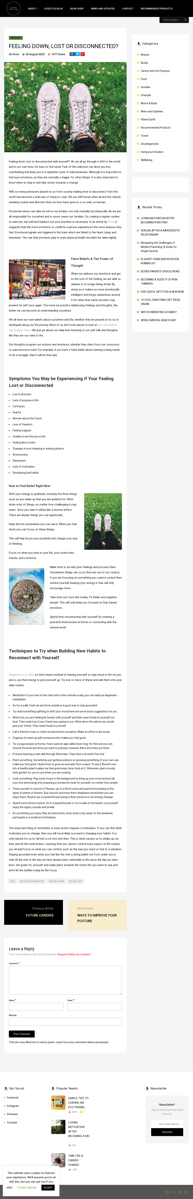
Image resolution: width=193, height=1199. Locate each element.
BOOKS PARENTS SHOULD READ (160, 271)
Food (144, 78)
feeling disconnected (32, 881)
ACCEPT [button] (48, 1187)
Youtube (12, 1122)
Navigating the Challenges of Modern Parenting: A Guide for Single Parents (159, 247)
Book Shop (77, 8)
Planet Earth (148, 119)
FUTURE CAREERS (40, 915)
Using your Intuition (152, 151)
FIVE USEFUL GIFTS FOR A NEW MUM (162, 291)
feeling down (56, 881)
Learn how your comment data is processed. (82, 1042)
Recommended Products (156, 8)
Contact (127, 8)
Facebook (12, 1097)
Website (13, 1015)
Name (12, 1000)
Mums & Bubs (149, 103)
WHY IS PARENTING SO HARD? (159, 312)
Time (111, 222)
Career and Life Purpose (155, 70)
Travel (144, 135)
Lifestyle (146, 95)
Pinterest (12, 1114)
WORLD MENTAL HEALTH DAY (158, 320)
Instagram (13, 1105)
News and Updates (103, 8)
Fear (12, 881)
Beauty (145, 54)
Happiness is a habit (21, 674)
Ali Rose (14, 54)
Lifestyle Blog (53, 8)
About (32, 8)
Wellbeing (16, 38)
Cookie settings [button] (27, 1187)
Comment (14, 963)
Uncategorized (149, 143)
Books (144, 62)
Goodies (145, 87)
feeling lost (76, 881)
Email (70, 1000)
